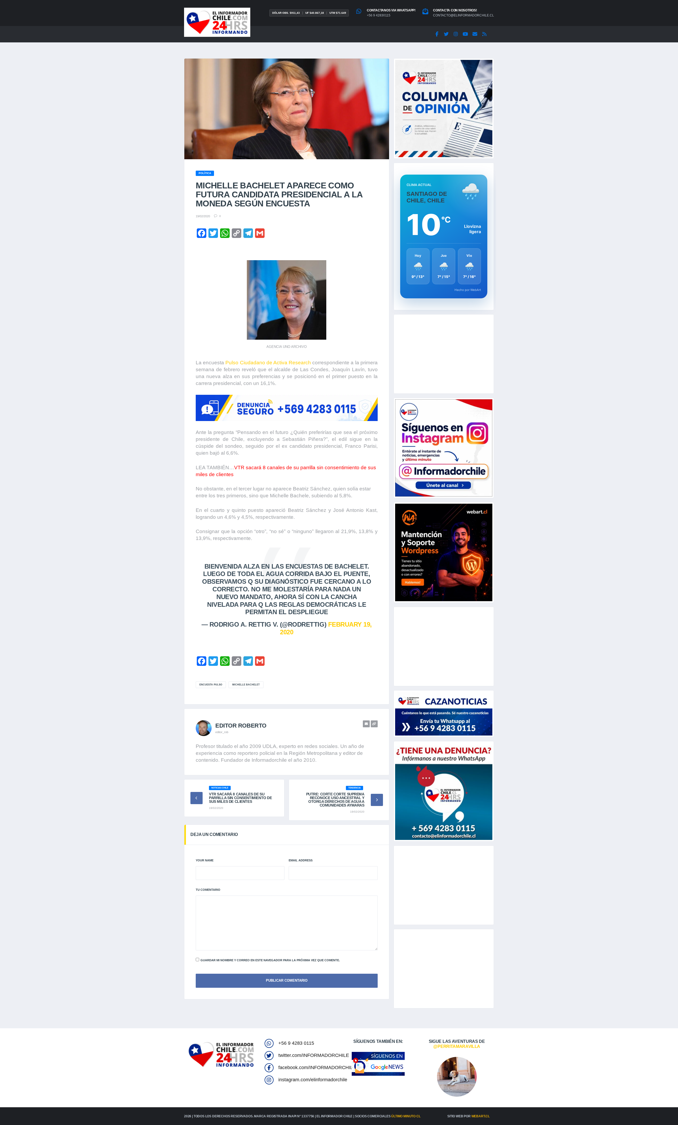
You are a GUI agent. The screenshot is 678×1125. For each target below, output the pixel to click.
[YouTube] (465, 34)
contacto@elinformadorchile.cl (463, 15)
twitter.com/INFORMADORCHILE (313, 1055)
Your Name (204, 860)
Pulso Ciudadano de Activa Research (268, 362)
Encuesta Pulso (210, 684)
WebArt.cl (480, 1116)
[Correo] (475, 34)
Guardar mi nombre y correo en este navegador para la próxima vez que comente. (270, 960)
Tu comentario (208, 889)
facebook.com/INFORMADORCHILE (317, 1067)
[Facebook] (437, 34)
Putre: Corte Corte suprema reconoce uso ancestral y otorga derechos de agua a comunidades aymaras (335, 799)
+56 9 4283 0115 (296, 1043)
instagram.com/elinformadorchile (312, 1079)
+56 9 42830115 (378, 15)
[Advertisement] (443, 354)
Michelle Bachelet (246, 684)
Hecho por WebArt (467, 290)
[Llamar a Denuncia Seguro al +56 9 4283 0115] (287, 408)
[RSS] (484, 34)
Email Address (301, 860)
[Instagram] (456, 34)
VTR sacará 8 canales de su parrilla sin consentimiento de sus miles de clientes (240, 798)
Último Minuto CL (405, 1116)
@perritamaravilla (456, 1046)
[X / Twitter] (446, 34)
